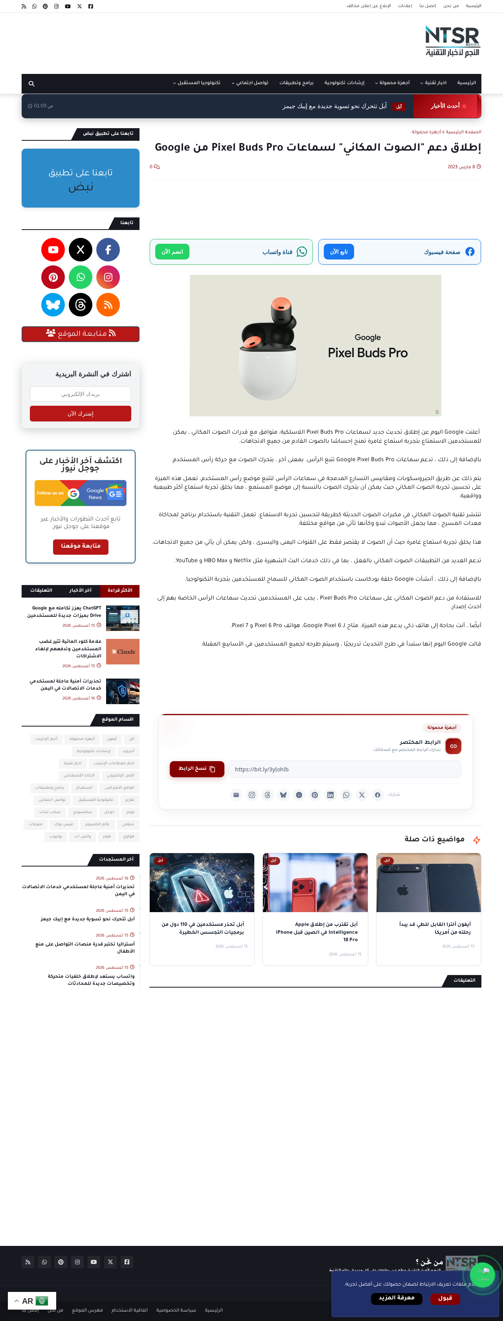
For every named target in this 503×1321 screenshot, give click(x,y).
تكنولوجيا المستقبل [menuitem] (199, 83)
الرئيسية (473, 6)
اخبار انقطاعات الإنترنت (114, 764)
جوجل (109, 812)
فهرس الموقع (87, 1311)
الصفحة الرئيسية (463, 132)
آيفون (112, 739)
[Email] (236, 795)
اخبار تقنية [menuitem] (435, 83)
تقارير (129, 800)
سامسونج (82, 812)
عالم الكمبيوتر (97, 824)
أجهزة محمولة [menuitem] (394, 83)
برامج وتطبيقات (49, 788)
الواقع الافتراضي (119, 788)
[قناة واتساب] (482, 1275)
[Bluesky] (283, 795)
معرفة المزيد (397, 1298)
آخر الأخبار (81, 591)
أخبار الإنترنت (46, 739)
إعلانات (405, 6)
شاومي (128, 824)
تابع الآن (339, 251)
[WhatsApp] (346, 795)
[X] (362, 795)
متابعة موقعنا (81, 547)
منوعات (35, 824)
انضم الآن (172, 251)
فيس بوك (64, 824)
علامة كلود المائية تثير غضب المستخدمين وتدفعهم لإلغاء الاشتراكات (68, 649)
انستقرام (84, 788)
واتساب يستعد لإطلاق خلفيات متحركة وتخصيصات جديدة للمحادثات (91, 981)
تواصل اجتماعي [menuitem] (252, 83)
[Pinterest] (314, 795)
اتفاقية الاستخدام (130, 1311)
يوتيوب (56, 837)
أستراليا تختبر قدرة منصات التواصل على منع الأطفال (85, 948)
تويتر (130, 812)
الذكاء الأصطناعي (79, 776)
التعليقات (41, 591)
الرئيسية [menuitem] (466, 83)
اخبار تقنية (73, 764)
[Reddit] (299, 795)
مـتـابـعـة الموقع (82, 335)
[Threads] (267, 795)
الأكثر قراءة (120, 591)
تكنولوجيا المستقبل (95, 800)
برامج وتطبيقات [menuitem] (296, 83)
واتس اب (82, 837)
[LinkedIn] (330, 795)
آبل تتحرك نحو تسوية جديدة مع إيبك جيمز (342, 106)
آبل (131, 739)
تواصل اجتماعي (52, 800)
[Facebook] (377, 795)
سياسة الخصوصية (176, 1311)
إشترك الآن (81, 413)
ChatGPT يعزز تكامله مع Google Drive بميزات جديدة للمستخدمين (64, 612)
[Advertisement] (165, 40)
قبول (445, 1299)
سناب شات (50, 812)
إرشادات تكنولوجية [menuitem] (344, 83)
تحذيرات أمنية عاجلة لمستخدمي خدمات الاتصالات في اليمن (65, 685)
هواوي (128, 837)
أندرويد (128, 751)
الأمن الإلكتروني (120, 776)
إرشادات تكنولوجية (93, 751)
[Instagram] (252, 795)
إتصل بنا (427, 6)
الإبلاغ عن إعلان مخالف (369, 6)
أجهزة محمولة (426, 132)
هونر (107, 837)
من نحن (451, 6)
